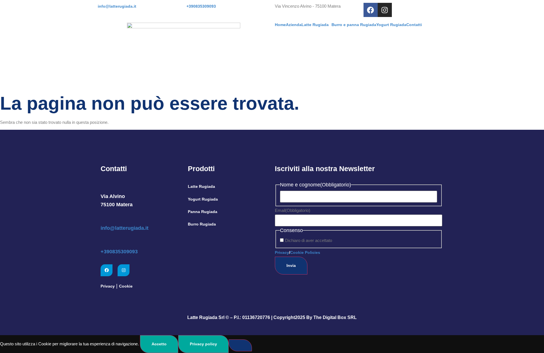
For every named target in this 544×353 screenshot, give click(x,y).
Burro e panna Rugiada (354, 25)
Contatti (414, 25)
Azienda (293, 25)
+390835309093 (119, 251)
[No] (240, 345)
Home (280, 25)
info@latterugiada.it (124, 228)
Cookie (126, 286)
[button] (316, 25)
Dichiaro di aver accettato (308, 240)
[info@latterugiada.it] (104, 218)
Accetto (159, 344)
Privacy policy (203, 344)
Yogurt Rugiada (391, 25)
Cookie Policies (305, 252)
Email (292, 210)
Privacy (108, 286)
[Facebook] (371, 10)
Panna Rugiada (202, 211)
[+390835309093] (104, 242)
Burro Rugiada (202, 224)
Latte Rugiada (315, 25)
